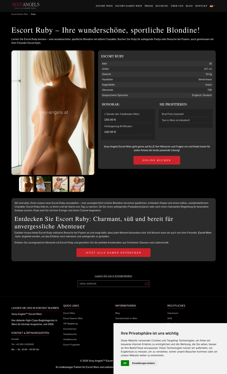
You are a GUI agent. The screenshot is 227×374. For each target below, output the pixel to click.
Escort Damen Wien (128, 5)
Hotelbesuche (70, 339)
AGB (169, 318)
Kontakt (201, 5)
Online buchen (157, 160)
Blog (189, 5)
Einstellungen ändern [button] (143, 363)
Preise (149, 5)
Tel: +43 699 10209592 (22, 344)
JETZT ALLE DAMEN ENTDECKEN (113, 252)
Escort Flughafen (71, 344)
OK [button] (125, 363)
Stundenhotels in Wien (126, 318)
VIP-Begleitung (70, 323)
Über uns (177, 5)
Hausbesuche (70, 334)
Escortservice (69, 329)
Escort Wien (104, 5)
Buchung (162, 5)
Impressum (172, 313)
